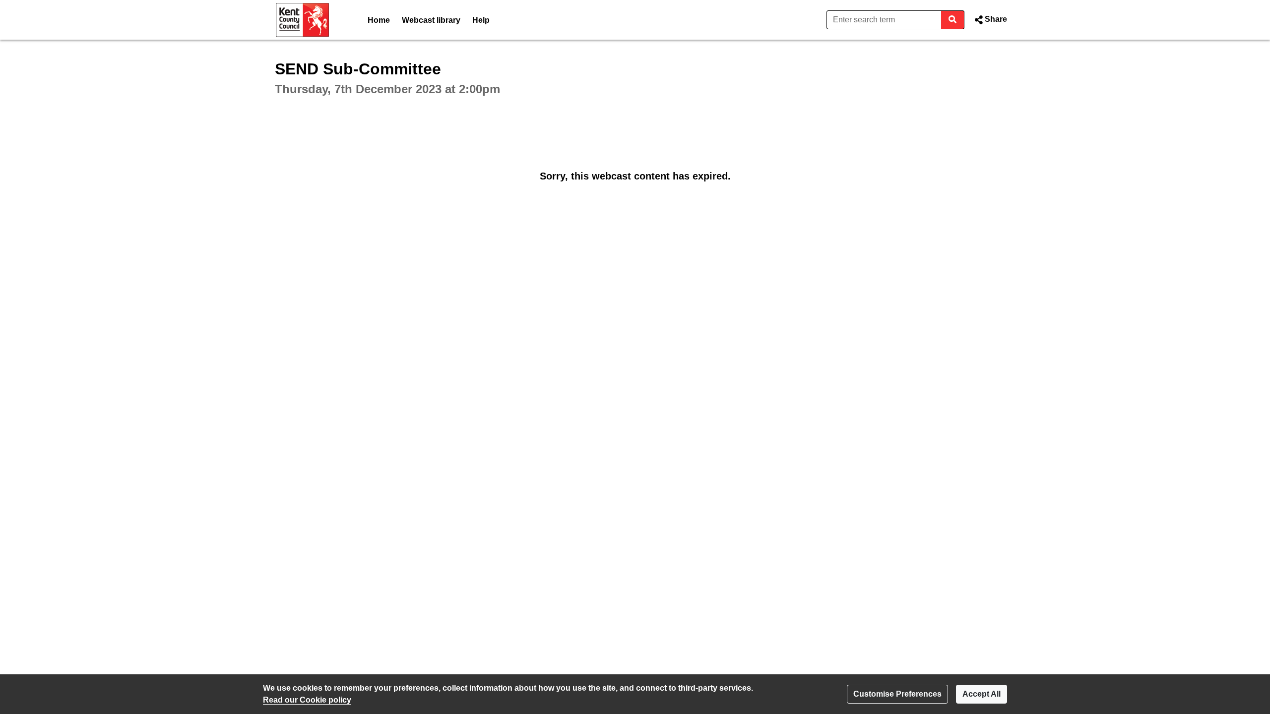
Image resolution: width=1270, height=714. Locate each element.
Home (379, 20)
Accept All (981, 694)
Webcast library (431, 20)
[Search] (952, 19)
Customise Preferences (897, 694)
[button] (989, 19)
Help (481, 20)
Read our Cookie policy (307, 700)
